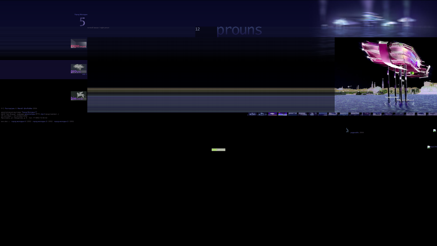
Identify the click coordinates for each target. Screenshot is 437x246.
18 (427, 115)
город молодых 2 (61, 121)
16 (405, 115)
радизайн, (354, 132)
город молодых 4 (18, 121)
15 (394, 115)
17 (416, 115)
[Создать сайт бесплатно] (218, 150)
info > (84, 74)
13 (372, 115)
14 (383, 115)
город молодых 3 (40, 121)
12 (361, 115)
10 (339, 115)
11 (350, 115)
